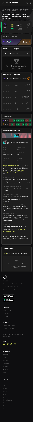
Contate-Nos (7, 313)
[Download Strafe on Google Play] (16, 300)
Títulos (5, 379)
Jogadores (6, 363)
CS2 (4, 382)
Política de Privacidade (9, 325)
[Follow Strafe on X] (7, 344)
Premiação (6, 158)
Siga (4, 341)
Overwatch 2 (7, 406)
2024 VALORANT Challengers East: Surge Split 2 (16, 9)
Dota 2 (5, 388)
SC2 (4, 403)
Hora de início (21, 147)
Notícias (5, 366)
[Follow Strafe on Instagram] (14, 344)
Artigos (5, 372)
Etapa (4, 152)
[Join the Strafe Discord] (4, 344)
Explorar (6, 352)
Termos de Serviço (8, 328)
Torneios (19, 8)
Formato (19, 158)
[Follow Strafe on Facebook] (10, 344)
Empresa (6, 307)
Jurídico (6, 322)
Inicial (3, 8)
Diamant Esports (13, 165)
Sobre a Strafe (7, 310)
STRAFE (5, 281)
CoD (4, 397)
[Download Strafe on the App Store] (16, 296)
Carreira (5, 316)
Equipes (5, 360)
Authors (5, 369)
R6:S (4, 394)
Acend (5, 165)
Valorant (11, 8)
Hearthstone (6, 409)
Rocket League (7, 400)
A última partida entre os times (12, 205)
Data (4, 147)
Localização (20, 152)
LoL (4, 385)
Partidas (5, 354)
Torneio (5, 140)
